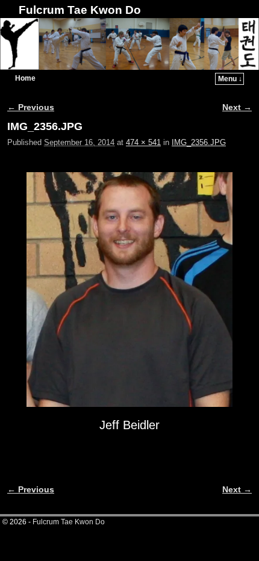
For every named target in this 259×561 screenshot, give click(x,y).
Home (25, 78)
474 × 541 (143, 142)
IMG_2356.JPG (199, 142)
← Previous (30, 107)
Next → (237, 107)
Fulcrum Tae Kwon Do (80, 10)
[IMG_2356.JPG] (129, 289)
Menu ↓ (230, 79)
